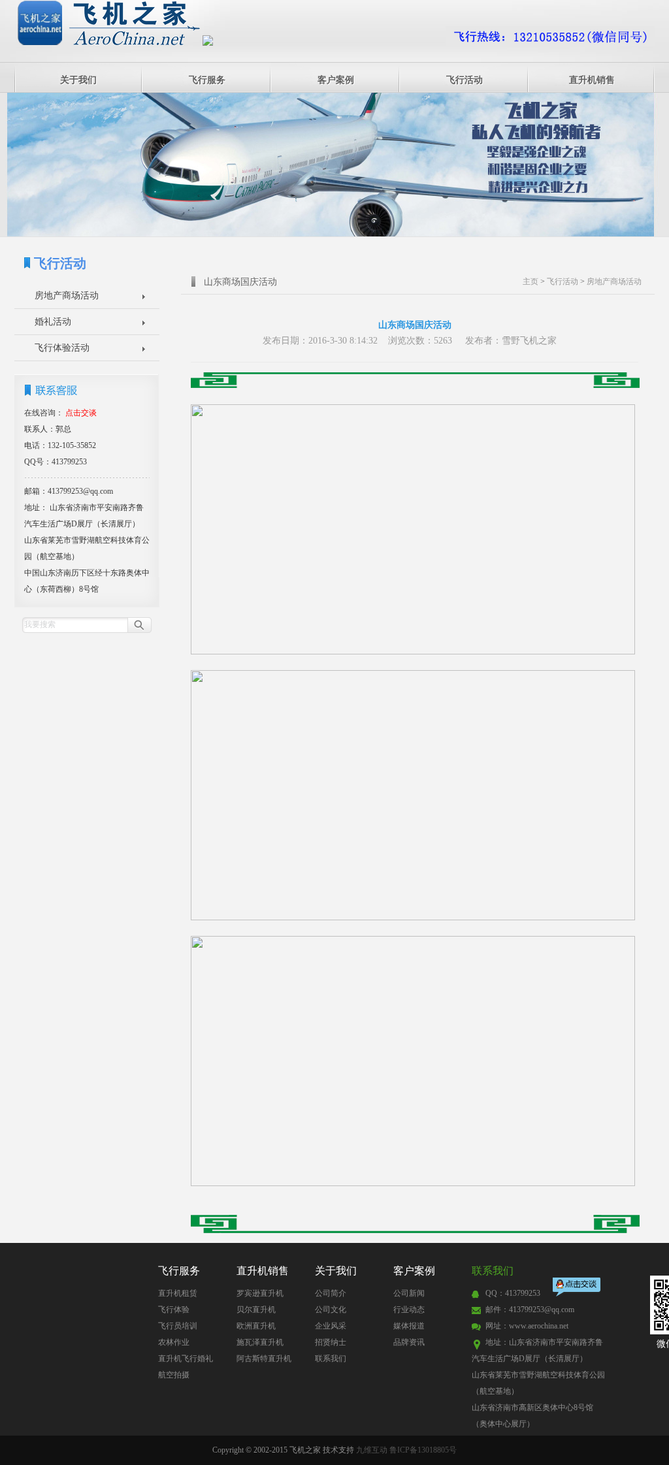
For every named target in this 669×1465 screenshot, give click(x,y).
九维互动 (371, 1450)
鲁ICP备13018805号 (423, 1450)
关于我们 (78, 80)
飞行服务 (207, 80)
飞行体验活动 (62, 348)
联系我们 (330, 1358)
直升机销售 (592, 80)
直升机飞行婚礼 (185, 1358)
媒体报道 (409, 1325)
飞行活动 (464, 80)
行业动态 (409, 1309)
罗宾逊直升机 (260, 1293)
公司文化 (330, 1309)
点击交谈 (577, 1288)
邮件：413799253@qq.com (529, 1309)
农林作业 (173, 1342)
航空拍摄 (173, 1374)
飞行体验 (173, 1309)
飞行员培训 (177, 1325)
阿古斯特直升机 (264, 1358)
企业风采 (330, 1325)
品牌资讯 (409, 1342)
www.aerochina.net (538, 1325)
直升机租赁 (177, 1293)
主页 (530, 281)
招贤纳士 (330, 1342)
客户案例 (336, 80)
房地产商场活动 (67, 295)
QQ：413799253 (512, 1293)
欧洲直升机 (256, 1325)
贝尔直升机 (256, 1309)
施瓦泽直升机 (260, 1342)
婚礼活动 (53, 322)
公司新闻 (409, 1293)
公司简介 (330, 1293)
